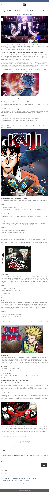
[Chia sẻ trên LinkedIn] (30, 442)
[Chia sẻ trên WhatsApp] (19, 442)
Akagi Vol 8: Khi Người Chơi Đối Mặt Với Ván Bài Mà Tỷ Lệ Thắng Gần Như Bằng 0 (18, 478)
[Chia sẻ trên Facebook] (21, 442)
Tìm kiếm (2, 461)
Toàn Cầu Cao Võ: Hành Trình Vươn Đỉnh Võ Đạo (17, 436)
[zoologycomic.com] (24, 4)
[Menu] (1, 4)
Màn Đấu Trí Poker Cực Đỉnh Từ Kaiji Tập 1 (10, 476)
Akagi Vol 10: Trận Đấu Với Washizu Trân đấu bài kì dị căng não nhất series (17, 483)
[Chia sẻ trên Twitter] (23, 442)
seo (31, 14)
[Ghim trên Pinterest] (28, 442)
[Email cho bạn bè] (26, 442)
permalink (35, 446)
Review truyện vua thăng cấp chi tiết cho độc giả (13, 455)
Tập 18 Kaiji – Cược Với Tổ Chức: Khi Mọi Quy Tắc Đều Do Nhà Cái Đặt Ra (23, 99)
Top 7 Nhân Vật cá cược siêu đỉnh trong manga (36, 455)
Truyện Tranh (24, 9)
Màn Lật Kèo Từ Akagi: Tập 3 (7, 473)
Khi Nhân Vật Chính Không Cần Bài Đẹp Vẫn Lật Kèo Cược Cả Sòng (15, 480)
